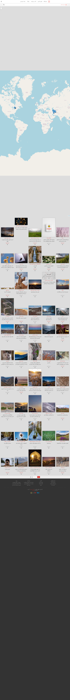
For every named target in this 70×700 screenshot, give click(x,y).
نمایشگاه (45, 1)
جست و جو (4, 4)
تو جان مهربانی (7, 467)
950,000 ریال (21, 295)
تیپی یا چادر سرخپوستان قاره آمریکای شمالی (35, 442)
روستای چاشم (62, 441)
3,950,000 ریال (62, 295)
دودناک (49, 335)
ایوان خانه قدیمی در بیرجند (35, 467)
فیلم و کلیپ (40, 1)
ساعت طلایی (35, 387)
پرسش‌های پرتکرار (53, 483)
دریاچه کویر (28, 485)
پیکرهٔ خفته (21, 413)
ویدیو (41, 485)
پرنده (62, 238)
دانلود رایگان (62, 243)
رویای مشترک (21, 335)
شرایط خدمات (53, 482)
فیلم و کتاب (41, 482)
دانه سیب (21, 264)
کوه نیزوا (62, 413)
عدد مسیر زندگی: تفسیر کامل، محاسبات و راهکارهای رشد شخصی (21, 226)
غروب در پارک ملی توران (35, 290)
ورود (1, 1)
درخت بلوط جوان (7, 238)
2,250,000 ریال (49, 243)
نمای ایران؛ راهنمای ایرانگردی (28, 482)
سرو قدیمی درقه (21, 467)
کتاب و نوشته (33, 1)
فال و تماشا (41, 483)
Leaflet (69, 215)
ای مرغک (62, 467)
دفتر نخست (21, 316)
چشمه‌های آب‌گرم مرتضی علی (35, 264)
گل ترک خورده (62, 387)
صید (62, 316)
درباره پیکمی (53, 481)
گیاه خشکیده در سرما (21, 441)
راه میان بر (7, 316)
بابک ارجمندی (22, 1)
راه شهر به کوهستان (7, 387)
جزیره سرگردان (35, 335)
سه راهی (7, 290)
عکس (41, 481)
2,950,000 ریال (35, 295)
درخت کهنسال (21, 290)
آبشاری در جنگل (7, 441)
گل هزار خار (35, 316)
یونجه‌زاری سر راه (49, 441)
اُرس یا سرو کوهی (49, 413)
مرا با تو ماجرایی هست (62, 335)
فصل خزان (49, 361)
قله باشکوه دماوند (7, 335)
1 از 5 (38, 477)
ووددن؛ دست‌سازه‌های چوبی (28, 483)
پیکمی (49, 1)
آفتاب (49, 387)
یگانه (62, 290)
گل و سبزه (62, 264)
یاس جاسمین (48, 264)
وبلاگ (28, 1)
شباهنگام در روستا (48, 467)
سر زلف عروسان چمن (35, 238)
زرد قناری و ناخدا (35, 413)
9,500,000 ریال (35, 418)
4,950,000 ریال (49, 472)
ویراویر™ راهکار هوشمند (16, 482)
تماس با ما (53, 485)
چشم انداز (21, 387)
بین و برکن (21, 361)
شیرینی (7, 361)
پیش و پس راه (7, 413)
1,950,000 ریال (7, 269)
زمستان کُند (49, 316)
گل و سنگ (35, 361)
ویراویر (33, 490)
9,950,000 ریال (35, 446)
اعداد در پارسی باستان (49, 280)
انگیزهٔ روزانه (49, 238)
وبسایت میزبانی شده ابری (16, 485)
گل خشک (7, 264)
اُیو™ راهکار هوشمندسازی (16, 483)
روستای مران (62, 361)
